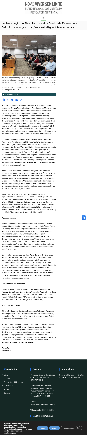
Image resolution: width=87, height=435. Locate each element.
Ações (6, 389)
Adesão (7, 378)
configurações (10, 433)
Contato (7, 393)
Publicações (8, 386)
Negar (54, 428)
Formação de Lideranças (13, 382)
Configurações (69, 428)
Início (6, 375)
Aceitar (42, 428)
